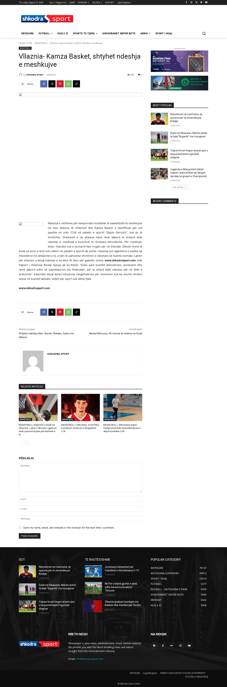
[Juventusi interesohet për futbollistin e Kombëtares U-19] (93, 571)
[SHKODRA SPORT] (21, 75)
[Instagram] (191, 3)
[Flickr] (171, 645)
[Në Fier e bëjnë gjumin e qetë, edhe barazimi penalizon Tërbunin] (93, 588)
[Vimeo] (201, 3)
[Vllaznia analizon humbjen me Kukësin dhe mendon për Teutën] (93, 606)
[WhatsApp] (68, 83)
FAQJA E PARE (26, 43)
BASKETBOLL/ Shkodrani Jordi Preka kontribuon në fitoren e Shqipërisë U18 (80, 428)
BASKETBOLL (41, 43)
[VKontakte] (189, 645)
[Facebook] (186, 3)
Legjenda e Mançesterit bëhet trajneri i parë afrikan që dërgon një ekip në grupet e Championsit (188, 173)
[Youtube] (206, 3)
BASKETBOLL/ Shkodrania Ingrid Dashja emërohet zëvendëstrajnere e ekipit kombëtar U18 (122, 428)
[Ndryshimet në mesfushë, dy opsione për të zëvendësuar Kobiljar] (159, 119)
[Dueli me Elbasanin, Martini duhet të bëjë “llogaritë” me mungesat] (159, 137)
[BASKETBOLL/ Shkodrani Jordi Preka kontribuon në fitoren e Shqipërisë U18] (80, 407)
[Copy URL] (76, 83)
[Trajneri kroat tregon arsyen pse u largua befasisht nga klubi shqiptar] (159, 155)
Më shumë (178, 187)
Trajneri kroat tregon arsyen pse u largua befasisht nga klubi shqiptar (189, 154)
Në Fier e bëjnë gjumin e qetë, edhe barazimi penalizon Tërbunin (121, 587)
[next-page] (26, 443)
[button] (204, 33)
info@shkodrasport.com (89, 659)
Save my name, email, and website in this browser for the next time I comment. (69, 527)
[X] (196, 3)
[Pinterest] (60, 83)
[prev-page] (21, 443)
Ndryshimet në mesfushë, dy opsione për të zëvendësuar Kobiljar (186, 118)
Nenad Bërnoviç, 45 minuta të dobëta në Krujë (115, 333)
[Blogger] (154, 645)
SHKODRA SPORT (35, 74)
